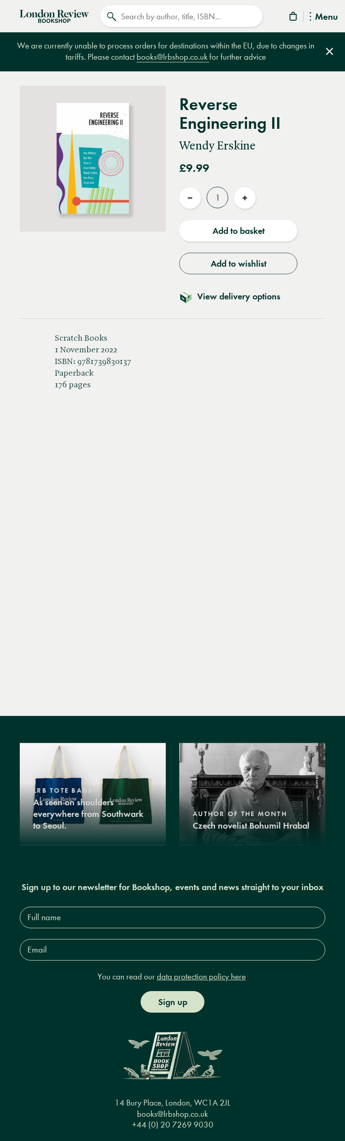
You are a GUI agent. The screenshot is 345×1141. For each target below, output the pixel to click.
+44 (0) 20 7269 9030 (172, 1124)
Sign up (172, 1001)
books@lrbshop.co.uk (173, 57)
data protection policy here (201, 976)
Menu (326, 17)
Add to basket (238, 230)
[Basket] (294, 17)
